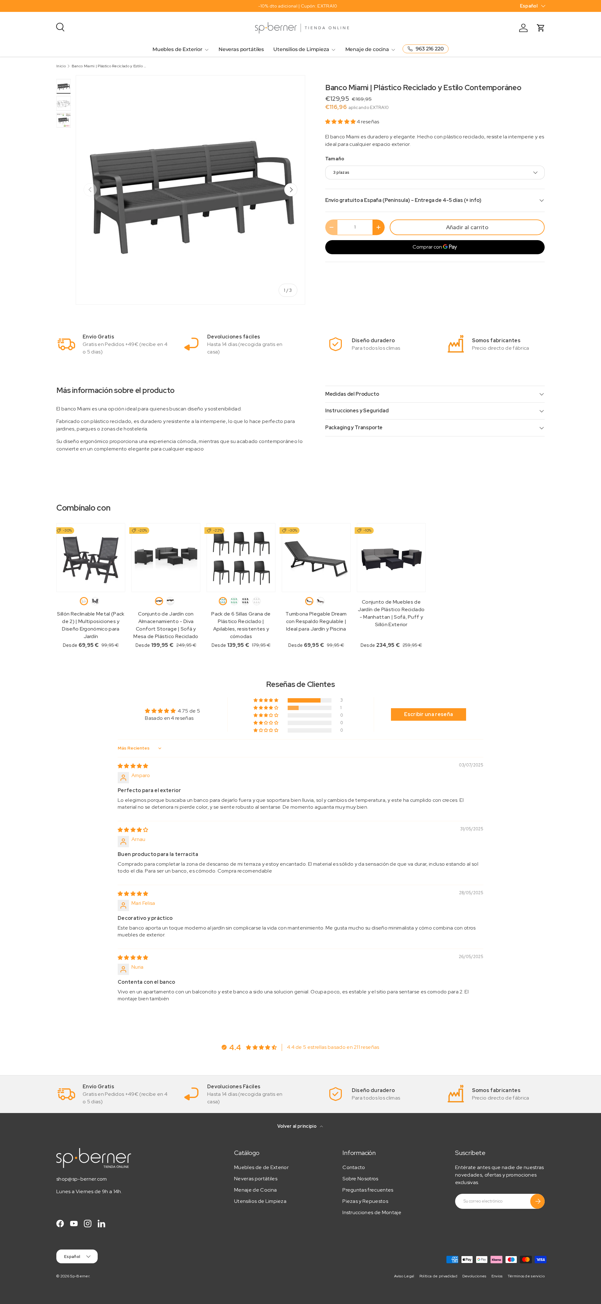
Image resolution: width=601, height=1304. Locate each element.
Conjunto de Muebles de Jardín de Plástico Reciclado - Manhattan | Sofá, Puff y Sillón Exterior (391, 613)
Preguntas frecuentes (367, 1190)
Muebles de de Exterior (261, 1167)
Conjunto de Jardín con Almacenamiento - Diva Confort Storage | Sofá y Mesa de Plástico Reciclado (165, 625)
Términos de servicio (526, 1276)
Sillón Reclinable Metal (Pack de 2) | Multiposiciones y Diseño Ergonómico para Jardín (90, 625)
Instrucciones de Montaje (371, 1212)
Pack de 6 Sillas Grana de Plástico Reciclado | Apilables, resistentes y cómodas (240, 625)
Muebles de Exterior (177, 49)
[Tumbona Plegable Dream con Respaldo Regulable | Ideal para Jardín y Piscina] (316, 557)
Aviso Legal (404, 1276)
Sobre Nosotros (360, 1178)
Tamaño (334, 159)
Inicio (61, 66)
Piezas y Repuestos (365, 1201)
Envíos (497, 1276)
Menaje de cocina (367, 49)
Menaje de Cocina (255, 1190)
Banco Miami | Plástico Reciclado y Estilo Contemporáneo (109, 66)
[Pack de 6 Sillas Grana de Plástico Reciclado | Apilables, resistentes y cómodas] (241, 557)
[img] (133, 766)
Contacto (353, 1167)
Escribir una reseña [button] (428, 714)
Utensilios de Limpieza (301, 49)
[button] (341, 121)
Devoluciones (474, 1276)
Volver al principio (297, 1126)
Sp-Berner (79, 1276)
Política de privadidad (438, 1276)
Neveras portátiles (241, 49)
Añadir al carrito (467, 227)
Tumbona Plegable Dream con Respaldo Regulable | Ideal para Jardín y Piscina (316, 621)
